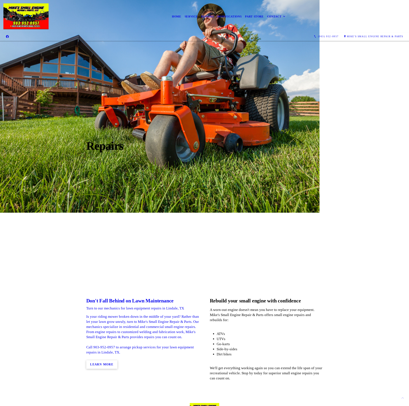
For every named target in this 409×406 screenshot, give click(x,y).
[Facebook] (7, 36)
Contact (274, 16)
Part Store (254, 16)
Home (176, 16)
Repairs (207, 16)
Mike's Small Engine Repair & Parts (375, 36)
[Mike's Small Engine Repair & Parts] (26, 16)
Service (191, 16)
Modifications (229, 16)
